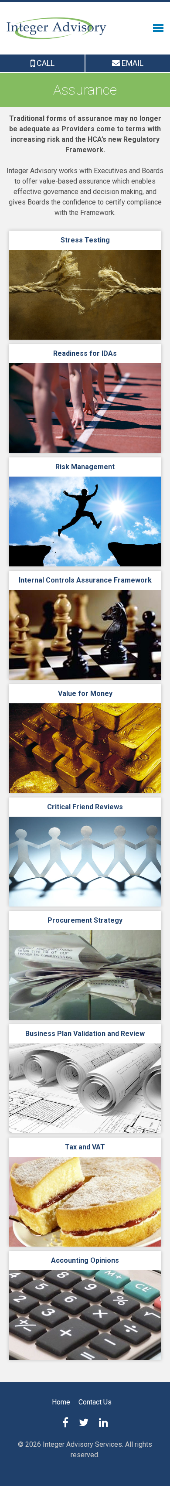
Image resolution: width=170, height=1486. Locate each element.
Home (61, 1402)
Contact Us (95, 1402)
